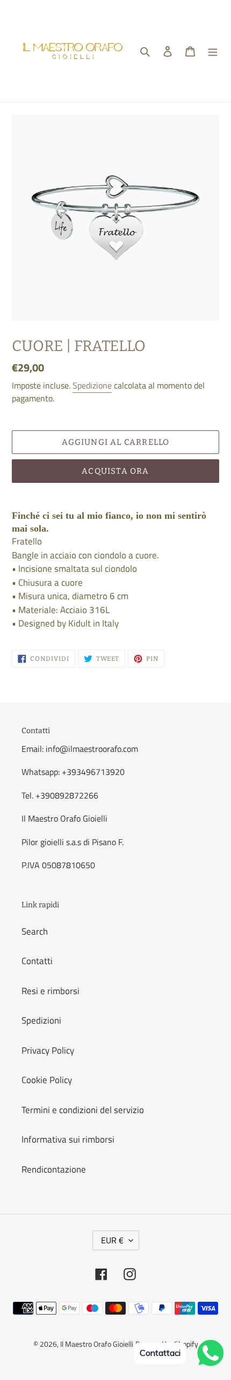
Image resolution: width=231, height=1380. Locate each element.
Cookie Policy (46, 1080)
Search (34, 931)
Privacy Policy (47, 1050)
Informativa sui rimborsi (67, 1139)
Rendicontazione (53, 1169)
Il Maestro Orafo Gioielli (96, 1343)
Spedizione (92, 385)
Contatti (37, 961)
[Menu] (212, 51)
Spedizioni (41, 1020)
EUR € (112, 1240)
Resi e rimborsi (50, 991)
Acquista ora (115, 471)
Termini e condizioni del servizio (82, 1110)
